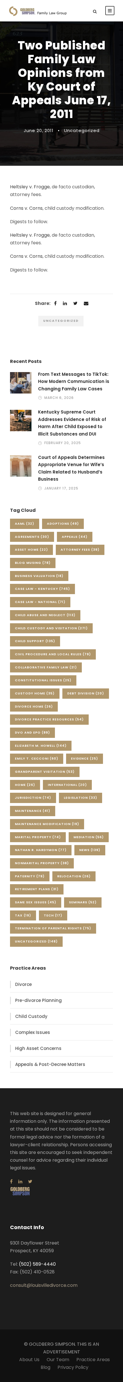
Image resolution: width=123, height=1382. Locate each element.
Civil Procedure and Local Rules (53, 654)
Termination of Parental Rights (53, 928)
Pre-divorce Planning (38, 1000)
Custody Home (35, 693)
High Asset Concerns (38, 1048)
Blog (45, 1367)
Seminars (83, 902)
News (89, 850)
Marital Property (38, 837)
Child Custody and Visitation (51, 628)
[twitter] (30, 1181)
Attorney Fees (80, 549)
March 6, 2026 (59, 397)
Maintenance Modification (47, 824)
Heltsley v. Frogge (30, 186)
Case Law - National (40, 602)
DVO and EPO (32, 732)
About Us (29, 1359)
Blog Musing (33, 562)
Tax (23, 915)
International (67, 784)
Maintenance (32, 810)
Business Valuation (39, 576)
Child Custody (31, 1016)
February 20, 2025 (62, 442)
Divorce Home (34, 706)
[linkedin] (20, 1181)
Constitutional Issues (43, 680)
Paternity (30, 876)
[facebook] (11, 1181)
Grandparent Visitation (45, 771)
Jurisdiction (33, 797)
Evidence (84, 758)
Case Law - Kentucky (42, 588)
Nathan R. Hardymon (41, 850)
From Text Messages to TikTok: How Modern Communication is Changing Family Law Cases (73, 381)
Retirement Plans (37, 889)
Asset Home (31, 549)
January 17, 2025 (61, 488)
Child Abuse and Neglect (45, 615)
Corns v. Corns (26, 208)
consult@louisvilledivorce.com (44, 1285)
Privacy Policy (72, 1367)
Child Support (35, 641)
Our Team (58, 1359)
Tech (53, 915)
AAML (24, 523)
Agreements (32, 536)
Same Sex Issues (35, 902)
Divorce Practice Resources (49, 719)
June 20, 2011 (38, 130)
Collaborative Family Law (46, 667)
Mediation (89, 837)
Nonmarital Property (42, 863)
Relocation (74, 876)
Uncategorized (82, 130)
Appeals (75, 536)
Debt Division (85, 693)
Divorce (23, 984)
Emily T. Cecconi (36, 758)
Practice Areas (93, 1359)
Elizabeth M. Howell (41, 745)
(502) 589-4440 (37, 1264)
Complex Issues (32, 1032)
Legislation (80, 797)
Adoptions (63, 523)
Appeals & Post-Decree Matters (50, 1064)
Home (25, 784)
